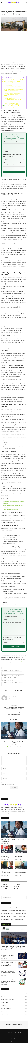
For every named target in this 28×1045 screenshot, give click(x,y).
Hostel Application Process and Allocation (14, 93)
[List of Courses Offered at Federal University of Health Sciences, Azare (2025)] (22, 973)
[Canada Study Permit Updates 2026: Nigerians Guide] (7, 849)
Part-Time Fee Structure (11, 98)
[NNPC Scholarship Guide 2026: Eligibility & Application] (21, 849)
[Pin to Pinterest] (20, 690)
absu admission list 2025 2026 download (11, 670)
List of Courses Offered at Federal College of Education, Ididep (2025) (8, 981)
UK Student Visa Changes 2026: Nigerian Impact (20, 873)
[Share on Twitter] (18, 690)
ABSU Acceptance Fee (9, 88)
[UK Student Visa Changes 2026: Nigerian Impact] (21, 865)
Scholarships (15, 1011)
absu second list (19, 682)
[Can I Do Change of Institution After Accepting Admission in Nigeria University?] (22, 965)
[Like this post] (15, 690)
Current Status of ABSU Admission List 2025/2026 (13, 79)
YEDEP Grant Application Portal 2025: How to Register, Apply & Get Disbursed (13, 947)
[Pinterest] (13, 1032)
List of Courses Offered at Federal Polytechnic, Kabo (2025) (7, 955)
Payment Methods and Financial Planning (14, 99)
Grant (15, 996)
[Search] (26, 2)
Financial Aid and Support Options (12, 103)
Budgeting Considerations (11, 102)
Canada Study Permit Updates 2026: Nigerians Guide (6, 856)
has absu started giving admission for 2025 (12, 685)
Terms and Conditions (20, 1037)
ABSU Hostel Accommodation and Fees (12, 90)
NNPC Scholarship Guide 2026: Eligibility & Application (20, 856)
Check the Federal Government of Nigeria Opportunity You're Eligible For (12, 82)
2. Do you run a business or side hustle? (12, 148)
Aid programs (4, 549)
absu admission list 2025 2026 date (10, 668)
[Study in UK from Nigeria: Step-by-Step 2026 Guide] (14, 730)
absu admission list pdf (7, 680)
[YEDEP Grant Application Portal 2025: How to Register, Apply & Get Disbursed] (14, 936)
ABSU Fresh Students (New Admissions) (14, 86)
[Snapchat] (20, 1032)
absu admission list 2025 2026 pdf (10, 673)
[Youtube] (18, 1032)
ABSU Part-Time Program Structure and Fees (13, 95)
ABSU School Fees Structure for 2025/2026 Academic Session (13, 85)
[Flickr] (15, 1032)
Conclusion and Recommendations (14, 104)
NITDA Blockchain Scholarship (10, 509)
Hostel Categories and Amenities (12, 94)
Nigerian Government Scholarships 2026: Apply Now (6, 873)
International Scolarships (15, 999)
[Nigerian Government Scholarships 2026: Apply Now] (7, 865)
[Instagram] (11, 1032)
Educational (15, 993)
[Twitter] (9, 1032)
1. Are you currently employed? (10, 141)
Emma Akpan (8, 14)
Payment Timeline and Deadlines (12, 100)
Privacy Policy (14, 1039)
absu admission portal (7, 682)
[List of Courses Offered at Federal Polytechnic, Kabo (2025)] (22, 956)
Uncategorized (15, 1015)
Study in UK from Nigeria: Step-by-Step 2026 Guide (13, 840)
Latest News (15, 1002)
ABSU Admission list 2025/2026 (9, 677)
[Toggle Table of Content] (23, 78)
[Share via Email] (21, 690)
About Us (11, 1037)
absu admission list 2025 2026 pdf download (12, 675)
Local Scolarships (15, 1008)
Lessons (15, 1005)
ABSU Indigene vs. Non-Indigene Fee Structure (14, 89)
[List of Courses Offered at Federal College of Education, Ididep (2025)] (22, 982)
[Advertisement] (14, 47)
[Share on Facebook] (17, 690)
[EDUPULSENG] (13, 803)
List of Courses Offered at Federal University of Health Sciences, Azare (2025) (8, 973)
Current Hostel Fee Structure (12, 92)
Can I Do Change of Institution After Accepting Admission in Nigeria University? (8, 964)
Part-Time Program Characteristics (12, 97)
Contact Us (5, 1037)
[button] (2, 735)
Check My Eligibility (14, 172)
